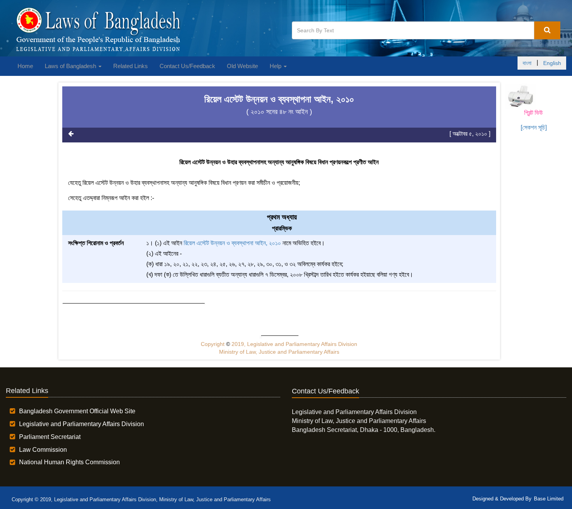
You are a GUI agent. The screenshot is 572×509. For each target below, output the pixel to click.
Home (25, 66)
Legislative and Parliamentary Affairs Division (81, 424)
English (552, 63)
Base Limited (548, 499)
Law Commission (43, 449)
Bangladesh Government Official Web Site (77, 411)
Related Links (130, 66)
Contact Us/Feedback (187, 66)
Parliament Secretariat (50, 437)
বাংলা (527, 63)
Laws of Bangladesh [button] (71, 66)
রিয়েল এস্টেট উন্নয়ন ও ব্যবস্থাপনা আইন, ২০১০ (232, 243)
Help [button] (276, 66)
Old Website (242, 66)
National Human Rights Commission (69, 462)
